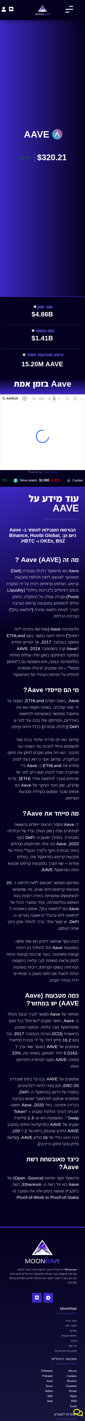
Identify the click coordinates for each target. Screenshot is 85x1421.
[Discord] (36, 1297)
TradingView (50, 472)
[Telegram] (48, 1297)
